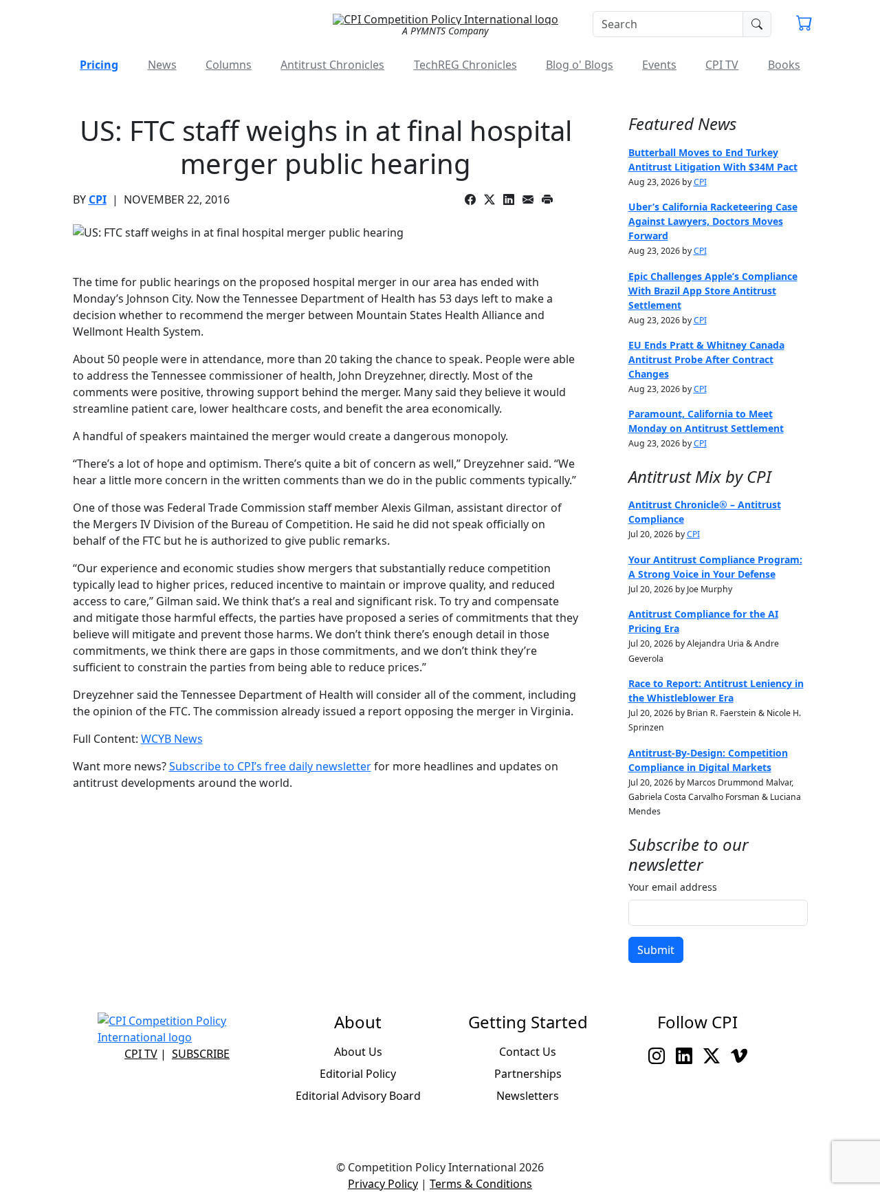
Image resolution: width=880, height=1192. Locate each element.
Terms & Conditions (481, 1183)
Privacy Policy (383, 1183)
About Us (358, 1051)
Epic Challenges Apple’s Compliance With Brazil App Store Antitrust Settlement (713, 291)
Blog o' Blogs (579, 64)
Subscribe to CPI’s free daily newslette (267, 766)
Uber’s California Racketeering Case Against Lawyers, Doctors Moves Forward (713, 221)
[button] (804, 24)
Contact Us (527, 1051)
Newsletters (527, 1095)
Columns (229, 64)
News (162, 64)
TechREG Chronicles (465, 64)
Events (659, 64)
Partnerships (528, 1073)
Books (784, 64)
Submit (655, 949)
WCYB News (172, 738)
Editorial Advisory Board (358, 1095)
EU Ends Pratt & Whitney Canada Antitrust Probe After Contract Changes (706, 359)
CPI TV (721, 64)
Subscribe (201, 1053)
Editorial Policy (358, 1073)
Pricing (99, 64)
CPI (98, 199)
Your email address (672, 886)
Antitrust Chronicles (332, 64)
